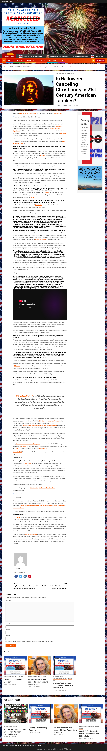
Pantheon (46, 193)
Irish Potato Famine (22, 279)
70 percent (59, 126)
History (43, 228)
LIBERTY (44, 676)
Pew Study (63, 133)
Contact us (41, 60)
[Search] (90, 60)
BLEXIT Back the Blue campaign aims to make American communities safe (15, 731)
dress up (23, 446)
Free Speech (34, 676)
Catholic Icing (43, 448)
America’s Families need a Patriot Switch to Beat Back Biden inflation (87, 56)
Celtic (40, 207)
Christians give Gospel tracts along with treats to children (39, 425)
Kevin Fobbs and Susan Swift (27, 113)
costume (42, 155)
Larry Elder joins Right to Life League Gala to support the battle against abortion (26, 586)
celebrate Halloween (41, 240)
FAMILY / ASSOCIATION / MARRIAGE (66, 73)
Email (8, 630)
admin (59, 105)
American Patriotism (9, 725)
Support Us (30, 60)
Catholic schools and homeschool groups (28, 444)
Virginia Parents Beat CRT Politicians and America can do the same (54, 586)
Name (8, 624)
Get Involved (19, 60)
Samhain (55, 251)
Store (61, 60)
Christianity (38, 205)
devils (47, 221)
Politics (15, 726)
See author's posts (19, 572)
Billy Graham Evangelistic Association (50, 421)
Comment (8, 600)
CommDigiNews (58, 113)
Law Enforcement (8, 726)
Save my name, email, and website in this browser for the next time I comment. (30, 641)
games (17, 448)
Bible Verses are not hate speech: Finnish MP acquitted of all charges (41, 56)
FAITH (57, 73)
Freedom (23, 676)
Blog (9, 60)
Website (8, 635)
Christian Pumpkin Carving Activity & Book (42, 488)
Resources (52, 60)
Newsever (59, 749)
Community (14, 676)
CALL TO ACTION (7, 676)
